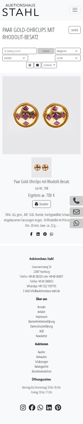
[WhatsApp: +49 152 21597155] (76, 223)
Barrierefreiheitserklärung (41, 321)
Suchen (46, 51)
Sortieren (48, 65)
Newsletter (41, 336)
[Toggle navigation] (75, 10)
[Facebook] (31, 234)
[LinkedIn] (38, 234)
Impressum (41, 316)
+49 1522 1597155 (47, 286)
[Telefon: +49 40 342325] (76, 201)
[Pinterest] (45, 234)
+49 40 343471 (56, 276)
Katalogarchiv (41, 366)
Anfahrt (41, 312)
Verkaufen (41, 357)
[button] (29, 65)
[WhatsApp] (51, 234)
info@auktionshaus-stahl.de (45, 291)
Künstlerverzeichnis (41, 371)
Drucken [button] (43, 204)
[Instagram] (24, 409)
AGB (41, 331)
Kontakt (41, 307)
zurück (74, 30)
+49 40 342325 (35, 276)
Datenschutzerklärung (41, 326)
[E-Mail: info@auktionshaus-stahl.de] (76, 212)
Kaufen (41, 352)
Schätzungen (41, 361)
